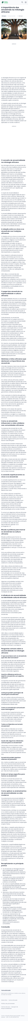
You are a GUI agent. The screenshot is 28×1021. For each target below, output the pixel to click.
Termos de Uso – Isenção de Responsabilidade (9, 1007)
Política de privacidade (8, 1003)
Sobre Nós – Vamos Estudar (9, 1000)
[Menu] (26, 2)
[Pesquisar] (22, 2)
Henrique (21, 16)
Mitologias (4, 16)
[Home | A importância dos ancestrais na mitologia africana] (7, 2)
